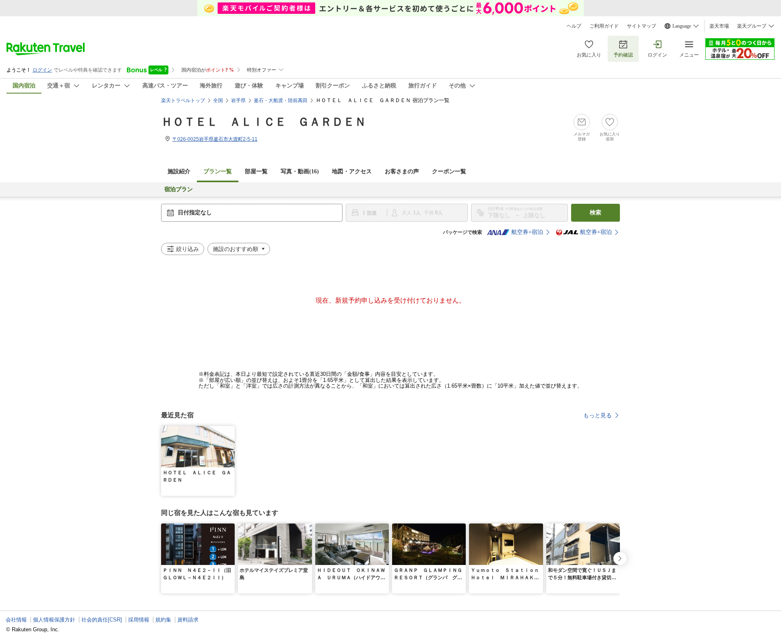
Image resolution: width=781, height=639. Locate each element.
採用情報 (138, 620)
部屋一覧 (256, 171)
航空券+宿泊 (527, 232)
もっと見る (597, 415)
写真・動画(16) (300, 171)
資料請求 (188, 620)
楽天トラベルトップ (183, 100)
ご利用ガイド (604, 26)
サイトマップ (641, 26)
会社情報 (16, 620)
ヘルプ (574, 26)
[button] (230, 431)
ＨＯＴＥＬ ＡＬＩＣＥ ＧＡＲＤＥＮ (263, 122)
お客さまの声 (402, 171)
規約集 (163, 620)
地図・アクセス (352, 171)
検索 (595, 212)
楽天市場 (719, 26)
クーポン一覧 (449, 171)
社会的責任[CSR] (101, 620)
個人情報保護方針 (54, 620)
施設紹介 (179, 171)
